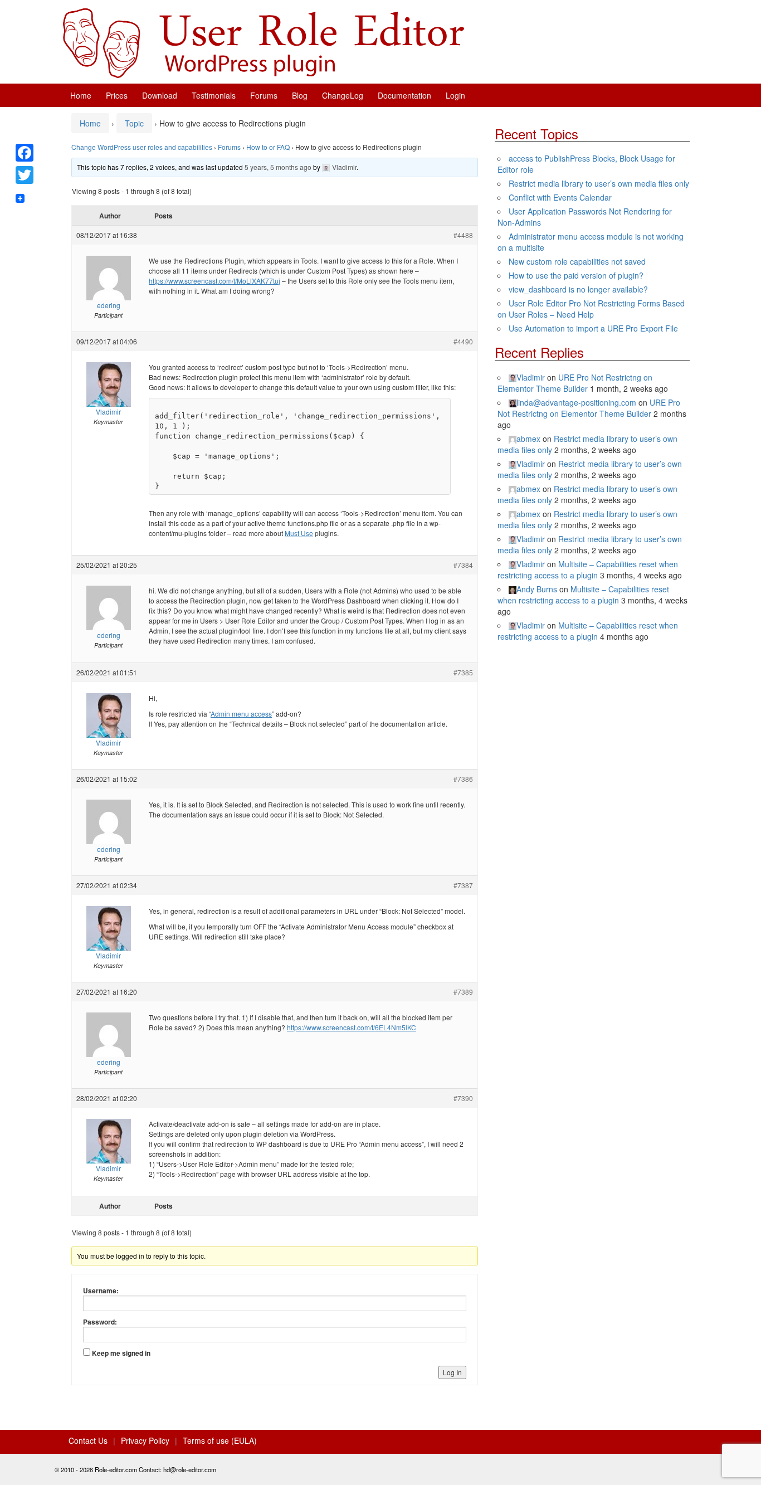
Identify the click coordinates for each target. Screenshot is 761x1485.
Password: (100, 1322)
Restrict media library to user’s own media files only (599, 183)
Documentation (404, 95)
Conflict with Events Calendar (560, 197)
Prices (117, 95)
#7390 (463, 1098)
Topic (134, 123)
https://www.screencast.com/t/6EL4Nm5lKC (351, 1027)
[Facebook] (24, 153)
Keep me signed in (121, 1353)
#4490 (463, 341)
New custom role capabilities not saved (577, 261)
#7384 (463, 564)
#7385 (463, 672)
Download (159, 95)
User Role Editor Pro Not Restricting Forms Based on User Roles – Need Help (591, 309)
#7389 (463, 991)
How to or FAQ (268, 147)
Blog (300, 95)
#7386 (463, 778)
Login (455, 95)
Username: (101, 1291)
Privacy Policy (145, 1440)
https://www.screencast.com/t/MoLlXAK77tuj (214, 280)
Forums (263, 95)
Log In (452, 1372)
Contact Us (88, 1440)
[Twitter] (24, 175)
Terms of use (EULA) (220, 1440)
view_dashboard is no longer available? (578, 289)
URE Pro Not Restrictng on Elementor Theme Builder (574, 383)
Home (80, 95)
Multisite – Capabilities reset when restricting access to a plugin (587, 569)
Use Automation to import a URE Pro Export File (593, 328)
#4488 (463, 235)
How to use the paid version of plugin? (576, 275)
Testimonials (214, 95)
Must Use (299, 533)
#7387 (463, 885)
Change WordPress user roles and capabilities (141, 147)
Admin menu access (241, 713)
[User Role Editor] (263, 41)
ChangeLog (342, 95)
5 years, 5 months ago (278, 167)
